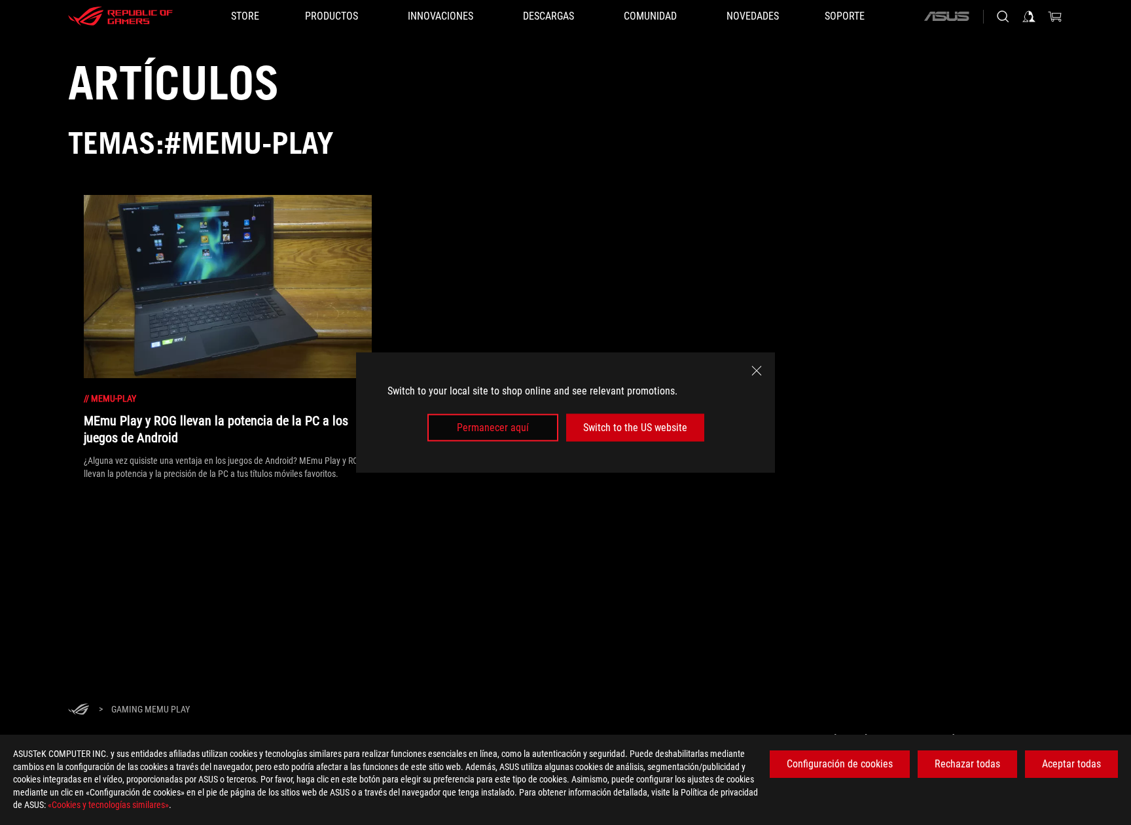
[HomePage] (78, 710)
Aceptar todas (1071, 764)
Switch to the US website (635, 427)
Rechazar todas (967, 764)
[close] (756, 370)
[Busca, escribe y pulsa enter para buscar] (1003, 16)
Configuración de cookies (840, 764)
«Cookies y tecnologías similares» (108, 804)
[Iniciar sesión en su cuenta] (1029, 16)
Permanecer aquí (493, 427)
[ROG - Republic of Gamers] (120, 16)
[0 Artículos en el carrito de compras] (1055, 16)
